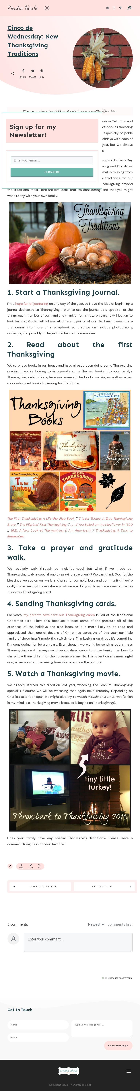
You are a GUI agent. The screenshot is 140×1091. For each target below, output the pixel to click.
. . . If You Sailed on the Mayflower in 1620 (102, 524)
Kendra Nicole (22, 7)
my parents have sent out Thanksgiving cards (59, 615)
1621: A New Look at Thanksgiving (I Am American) (51, 530)
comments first (120, 924)
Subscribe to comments (120, 978)
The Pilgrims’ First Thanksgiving (43, 524)
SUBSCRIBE (52, 172)
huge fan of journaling (31, 303)
